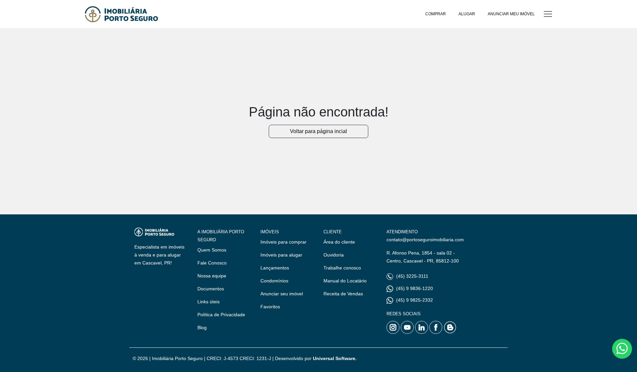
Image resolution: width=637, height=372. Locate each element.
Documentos (210, 288)
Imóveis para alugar (281, 255)
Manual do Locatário (345, 280)
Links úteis (208, 301)
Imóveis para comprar (283, 242)
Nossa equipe (211, 275)
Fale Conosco (212, 262)
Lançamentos (274, 267)
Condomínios (274, 280)
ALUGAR (467, 14)
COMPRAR (435, 14)
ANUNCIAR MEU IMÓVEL (511, 14)
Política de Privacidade (221, 314)
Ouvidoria (333, 255)
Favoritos (270, 306)
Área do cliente (339, 242)
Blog (202, 327)
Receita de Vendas (343, 293)
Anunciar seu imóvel (281, 293)
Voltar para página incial (318, 131)
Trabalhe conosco (342, 267)
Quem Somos (211, 250)
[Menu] (548, 14)
